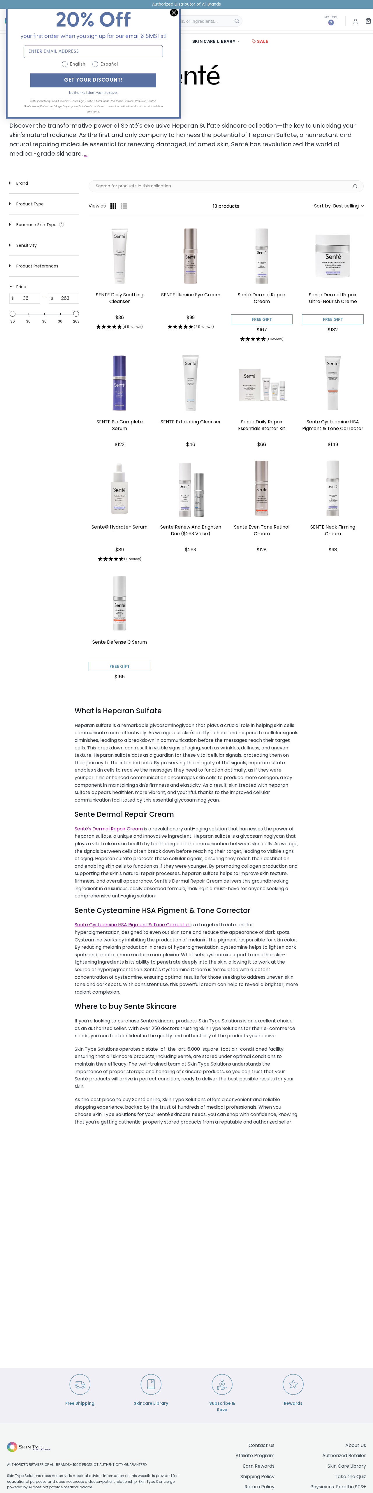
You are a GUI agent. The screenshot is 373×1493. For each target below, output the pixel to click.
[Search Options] (357, 186)
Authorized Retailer (344, 1455)
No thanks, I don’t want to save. (93, 93)
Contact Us (262, 1445)
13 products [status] (226, 206)
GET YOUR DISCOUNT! (93, 80)
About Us (355, 1445)
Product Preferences (36, 266)
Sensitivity (26, 245)
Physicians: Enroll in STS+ (338, 1486)
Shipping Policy (257, 1476)
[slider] (12, 314)
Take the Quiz (350, 1476)
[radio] (113, 206)
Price (20, 287)
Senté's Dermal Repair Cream (109, 828)
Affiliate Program (255, 1455)
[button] (339, 206)
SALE (262, 41)
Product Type (29, 204)
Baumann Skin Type (36, 225)
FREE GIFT (262, 319)
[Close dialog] (174, 12)
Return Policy (259, 1486)
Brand (21, 183)
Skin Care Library (347, 1466)
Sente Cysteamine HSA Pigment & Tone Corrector (133, 924)
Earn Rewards (259, 1466)
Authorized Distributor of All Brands (186, 4)
